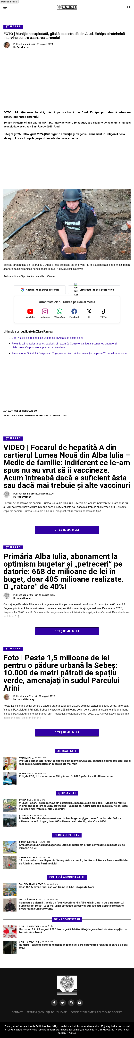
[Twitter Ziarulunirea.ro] (62, 1002)
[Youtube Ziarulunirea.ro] (79, 1002)
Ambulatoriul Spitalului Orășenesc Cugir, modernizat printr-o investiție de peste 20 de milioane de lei (70, 353)
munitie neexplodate (38, 415)
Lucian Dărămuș (25, 699)
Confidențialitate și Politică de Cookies (96, 1012)
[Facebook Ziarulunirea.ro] (54, 1002)
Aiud (7, 415)
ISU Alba (18, 415)
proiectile (60, 415)
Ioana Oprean (24, 496)
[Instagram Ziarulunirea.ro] (71, 1002)
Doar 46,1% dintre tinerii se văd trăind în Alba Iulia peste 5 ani (47, 337)
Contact (17, 1012)
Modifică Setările (9, 1)
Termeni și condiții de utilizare (47, 1012)
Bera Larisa (23, 47)
